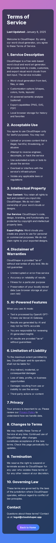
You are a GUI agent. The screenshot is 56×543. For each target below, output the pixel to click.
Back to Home (28, 527)
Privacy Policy (27, 412)
